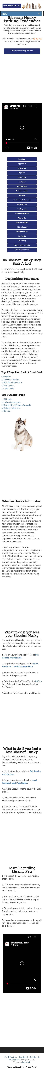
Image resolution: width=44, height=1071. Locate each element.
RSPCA (38, 681)
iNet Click (26, 1062)
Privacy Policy (31, 1067)
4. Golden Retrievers (10, 408)
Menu (4, 14)
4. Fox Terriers (7, 385)
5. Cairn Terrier (7, 388)
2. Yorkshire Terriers (10, 380)
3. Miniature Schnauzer (11, 382)
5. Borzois (5, 411)
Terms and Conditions (15, 1067)
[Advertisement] (22, 79)
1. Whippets (6, 399)
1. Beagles (6, 377)
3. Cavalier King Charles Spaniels (16, 405)
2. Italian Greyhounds (10, 402)
